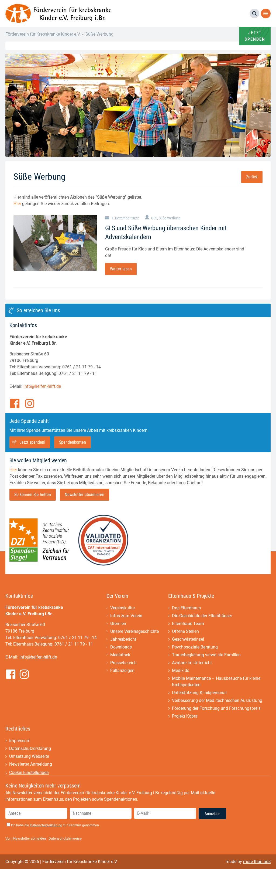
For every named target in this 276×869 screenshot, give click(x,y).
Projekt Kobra (185, 716)
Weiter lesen (121, 268)
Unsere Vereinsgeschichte (134, 631)
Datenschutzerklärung (30, 748)
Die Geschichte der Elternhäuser (202, 615)
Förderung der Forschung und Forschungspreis (216, 708)
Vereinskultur (122, 607)
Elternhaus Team (188, 623)
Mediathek (120, 654)
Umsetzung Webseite (29, 756)
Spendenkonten (72, 442)
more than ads (257, 861)
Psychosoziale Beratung (195, 647)
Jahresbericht (123, 639)
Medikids (180, 670)
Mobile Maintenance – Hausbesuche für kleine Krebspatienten (216, 681)
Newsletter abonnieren (84, 494)
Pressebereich (123, 662)
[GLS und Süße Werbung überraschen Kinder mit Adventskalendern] (55, 243)
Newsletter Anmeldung (30, 764)
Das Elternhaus (186, 607)
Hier (17, 203)
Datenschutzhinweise (65, 838)
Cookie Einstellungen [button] (29, 772)
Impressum (19, 740)
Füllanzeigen (122, 670)
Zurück (252, 176)
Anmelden (212, 813)
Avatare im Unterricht (192, 662)
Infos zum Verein (126, 615)
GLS (154, 218)
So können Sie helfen (32, 494)
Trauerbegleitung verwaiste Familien (206, 654)
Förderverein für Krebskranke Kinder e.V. (43, 34)
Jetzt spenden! (32, 442)
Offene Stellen (185, 631)
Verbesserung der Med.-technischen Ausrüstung (217, 700)
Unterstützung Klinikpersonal (199, 692)
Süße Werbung (170, 218)
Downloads (121, 647)
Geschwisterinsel (188, 639)
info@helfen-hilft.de (42, 386)
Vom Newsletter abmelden (25, 838)
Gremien (118, 623)
